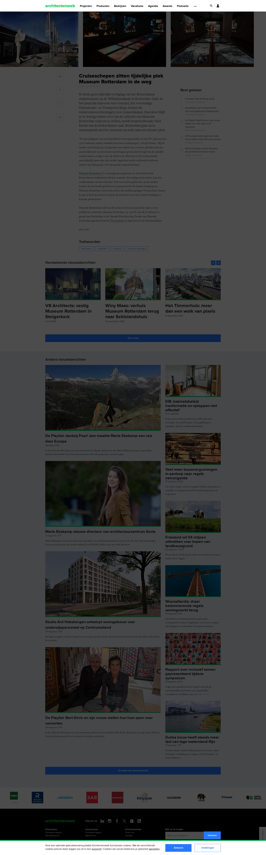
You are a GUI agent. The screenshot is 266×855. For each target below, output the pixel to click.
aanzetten (154, 849)
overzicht (97, 849)
